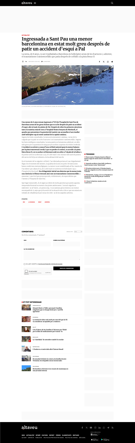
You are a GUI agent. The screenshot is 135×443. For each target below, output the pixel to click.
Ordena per (69, 231)
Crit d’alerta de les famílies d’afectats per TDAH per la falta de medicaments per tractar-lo (49, 330)
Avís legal (82, 437)
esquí (39, 202)
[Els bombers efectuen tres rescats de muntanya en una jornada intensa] (26, 368)
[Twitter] (103, 61)
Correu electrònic (59, 240)
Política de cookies (71, 437)
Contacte (31, 437)
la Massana (31, 202)
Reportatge (36, 346)
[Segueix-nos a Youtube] (91, 428)
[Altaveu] (27, 3)
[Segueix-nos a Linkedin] (100, 428)
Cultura (45, 435)
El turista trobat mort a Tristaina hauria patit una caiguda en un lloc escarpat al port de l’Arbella (98, 170)
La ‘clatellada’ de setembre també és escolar (48, 340)
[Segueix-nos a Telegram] (108, 428)
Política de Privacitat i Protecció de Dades (50, 264)
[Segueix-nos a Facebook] (82, 428)
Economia (35, 317)
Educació (35, 337)
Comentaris (46, 61)
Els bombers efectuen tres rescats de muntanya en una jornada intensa (50, 369)
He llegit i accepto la (44, 264)
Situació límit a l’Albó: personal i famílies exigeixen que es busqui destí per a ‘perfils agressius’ (48, 309)
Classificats (66, 435)
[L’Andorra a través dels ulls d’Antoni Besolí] (26, 349)
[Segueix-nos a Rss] (112, 428)
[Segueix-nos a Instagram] (95, 428)
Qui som (24, 437)
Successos (36, 356)
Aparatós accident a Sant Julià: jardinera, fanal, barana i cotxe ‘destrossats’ (97, 164)
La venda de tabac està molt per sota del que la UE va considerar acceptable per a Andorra (50, 320)
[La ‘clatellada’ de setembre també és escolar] (26, 339)
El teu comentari (29, 249)
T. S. (26, 61)
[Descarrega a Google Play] (105, 439)
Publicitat (38, 437)
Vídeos (58, 435)
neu (24, 202)
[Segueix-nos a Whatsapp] (104, 428)
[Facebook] (99, 61)
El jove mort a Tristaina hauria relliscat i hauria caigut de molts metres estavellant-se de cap (98, 158)
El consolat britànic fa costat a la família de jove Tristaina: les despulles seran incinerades (49, 360)
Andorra (47, 202)
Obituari (76, 435)
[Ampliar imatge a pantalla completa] (110, 68)
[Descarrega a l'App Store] (95, 439)
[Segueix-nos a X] (87, 428)
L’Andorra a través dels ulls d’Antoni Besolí (48, 349)
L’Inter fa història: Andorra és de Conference (95, 182)
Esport (51, 435)
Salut (34, 327)
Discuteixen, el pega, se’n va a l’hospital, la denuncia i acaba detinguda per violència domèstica (98, 176)
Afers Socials (37, 305)
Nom (25, 240)
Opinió (38, 435)
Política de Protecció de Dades (54, 437)
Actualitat (26, 35)
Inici (23, 435)
